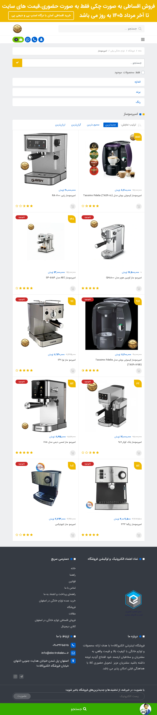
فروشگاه (71, 607)
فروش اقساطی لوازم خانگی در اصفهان (55, 620)
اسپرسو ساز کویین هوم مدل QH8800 (124, 278)
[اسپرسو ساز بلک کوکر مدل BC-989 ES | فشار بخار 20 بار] (112, 405)
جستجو (77, 709)
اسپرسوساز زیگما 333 (131, 524)
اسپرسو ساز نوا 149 (67, 360)
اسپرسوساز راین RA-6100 (64, 195)
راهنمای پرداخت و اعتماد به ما (60, 594)
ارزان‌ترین (60, 125)
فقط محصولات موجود (127, 72)
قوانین (72, 581)
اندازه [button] (138, 82)
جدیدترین (110, 125)
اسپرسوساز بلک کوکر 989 (130, 442)
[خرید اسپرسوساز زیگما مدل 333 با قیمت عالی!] (112, 488)
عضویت (22, 696)
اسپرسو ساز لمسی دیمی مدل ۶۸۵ (59, 442)
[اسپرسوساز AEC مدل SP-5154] (46, 241)
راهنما (73, 575)
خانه (73, 568)
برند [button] (138, 92)
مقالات (72, 614)
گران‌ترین (76, 125)
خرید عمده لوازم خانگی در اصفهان (57, 601)
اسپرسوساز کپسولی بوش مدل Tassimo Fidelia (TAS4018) (112, 195)
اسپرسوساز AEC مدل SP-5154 (61, 278)
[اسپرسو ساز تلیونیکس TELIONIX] (46, 488)
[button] (41, 39)
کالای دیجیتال (68, 626)
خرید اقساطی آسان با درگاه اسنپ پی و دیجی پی (41, 15)
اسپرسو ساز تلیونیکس (65, 524)
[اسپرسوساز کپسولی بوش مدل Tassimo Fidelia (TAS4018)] (112, 159)
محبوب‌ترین (93, 125)
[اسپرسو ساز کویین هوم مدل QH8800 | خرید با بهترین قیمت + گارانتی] (112, 241)
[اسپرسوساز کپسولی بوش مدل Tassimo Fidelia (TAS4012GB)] (112, 323)
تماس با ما (70, 588)
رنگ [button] (138, 102)
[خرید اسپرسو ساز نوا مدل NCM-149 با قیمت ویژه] (46, 323)
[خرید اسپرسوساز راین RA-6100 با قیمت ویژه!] (46, 159)
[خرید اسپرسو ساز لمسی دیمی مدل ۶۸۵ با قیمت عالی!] (46, 405)
